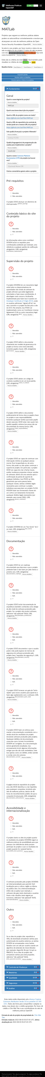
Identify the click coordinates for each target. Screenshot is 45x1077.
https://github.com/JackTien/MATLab (20, 118)
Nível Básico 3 (38, 67)
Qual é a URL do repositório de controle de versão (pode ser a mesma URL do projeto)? (21, 123)
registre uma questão (11, 1076)
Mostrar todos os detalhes (22, 77)
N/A (11, 596)
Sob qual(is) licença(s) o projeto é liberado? (21, 132)
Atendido (11, 193)
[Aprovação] (26, 62)
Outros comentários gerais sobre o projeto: (21, 171)
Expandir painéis (23, 74)
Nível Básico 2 (28, 67)
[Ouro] (34, 62)
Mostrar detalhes (37, 44)
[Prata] (25, 60)
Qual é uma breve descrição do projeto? (20, 110)
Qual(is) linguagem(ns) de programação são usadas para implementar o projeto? (21, 144)
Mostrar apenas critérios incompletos (22, 80)
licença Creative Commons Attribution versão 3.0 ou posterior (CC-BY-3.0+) (22, 1002)
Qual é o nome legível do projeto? (18, 99)
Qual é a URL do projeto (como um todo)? (21, 115)
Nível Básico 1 (18, 67)
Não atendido (11, 196)
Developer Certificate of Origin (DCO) (19, 301)
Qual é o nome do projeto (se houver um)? (20, 158)
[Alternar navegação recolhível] (40, 6)
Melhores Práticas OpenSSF (13, 6)
